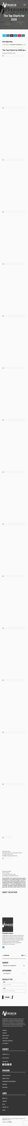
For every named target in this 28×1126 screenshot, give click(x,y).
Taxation (4, 1084)
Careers (4, 1101)
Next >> (23, 955)
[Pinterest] (19, 35)
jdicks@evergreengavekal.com (9, 855)
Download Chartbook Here (8, 53)
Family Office (5, 1078)
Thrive (10, 1122)
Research (4, 1087)
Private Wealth (6, 1075)
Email (4, 988)
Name (4, 982)
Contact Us (5, 1107)
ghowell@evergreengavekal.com (10, 875)
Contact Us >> (6, 1054)
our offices (5, 1058)
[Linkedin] (15, 35)
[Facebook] (8, 35)
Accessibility (5, 1043)
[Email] (11, 35)
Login (3, 1110)
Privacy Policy (5, 1035)
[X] (4, 35)
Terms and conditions (7, 1041)
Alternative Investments (9, 1081)
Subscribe (7, 997)
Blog (3, 1104)
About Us (4, 1098)
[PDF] (23, 35)
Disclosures (5, 1038)
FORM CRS (4, 1033)
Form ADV (4, 1030)
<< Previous (5, 955)
